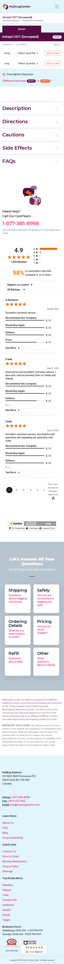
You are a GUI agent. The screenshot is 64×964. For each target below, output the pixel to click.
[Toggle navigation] (57, 6)
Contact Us (9, 851)
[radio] (46, 249)
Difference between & (27, 80)
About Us (8, 822)
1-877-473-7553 (17, 801)
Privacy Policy (10, 866)
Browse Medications (14, 861)
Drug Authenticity (12, 837)
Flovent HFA (9, 900)
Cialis (5, 895)
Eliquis (6, 914)
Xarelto (6, 909)
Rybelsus (7, 885)
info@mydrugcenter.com (25, 804)
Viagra (6, 919)
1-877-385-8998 (20, 797)
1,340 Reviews (19, 261)
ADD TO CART (53, 53)
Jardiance (8, 904)
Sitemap (7, 871)
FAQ (5, 827)
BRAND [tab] (21, 29)
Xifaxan (6, 890)
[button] (32, 108)
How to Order (10, 856)
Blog (5, 832)
